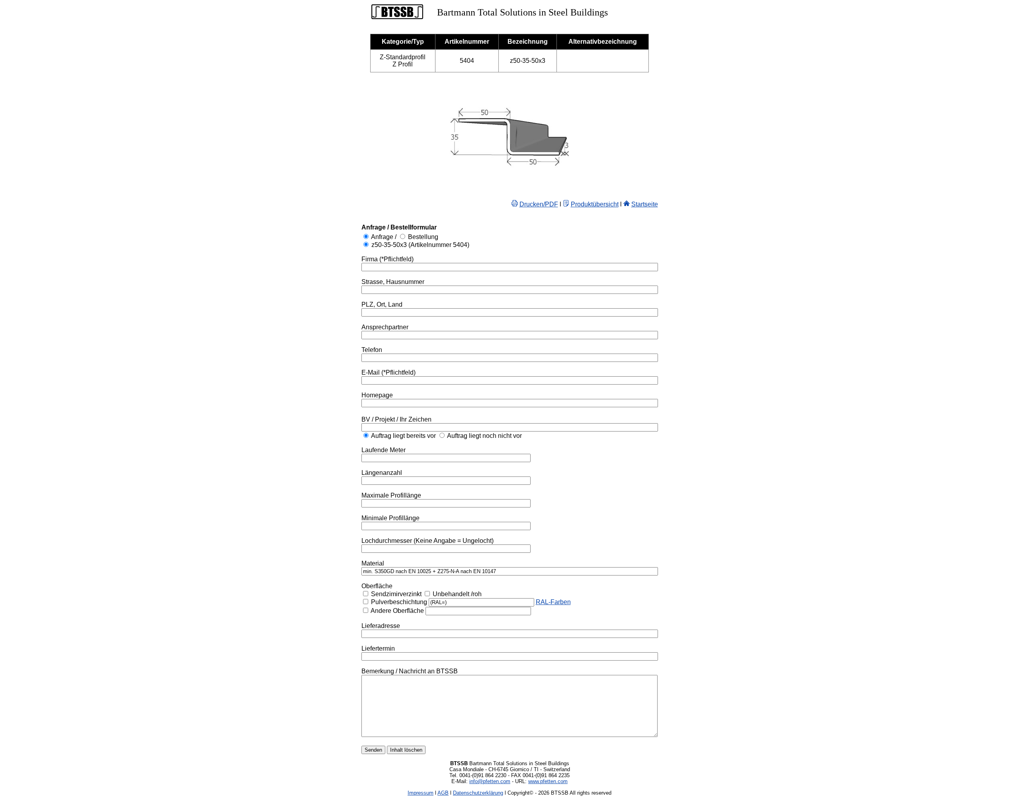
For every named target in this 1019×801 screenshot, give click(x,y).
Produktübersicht (595, 204)
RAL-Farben (553, 602)
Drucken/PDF (538, 204)
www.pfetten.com (548, 781)
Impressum (420, 793)
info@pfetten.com (489, 781)
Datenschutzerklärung (478, 793)
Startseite (644, 204)
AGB (443, 793)
